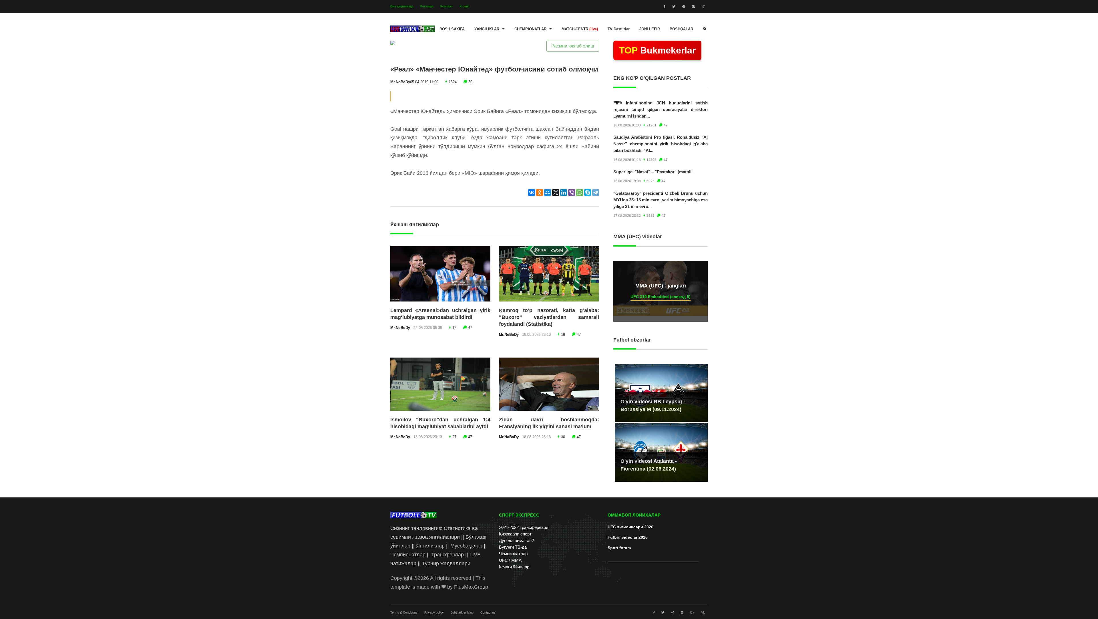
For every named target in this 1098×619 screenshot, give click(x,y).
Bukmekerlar (657, 50)
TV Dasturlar (619, 29)
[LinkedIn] (563, 192)
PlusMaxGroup (471, 587)
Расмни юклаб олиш (572, 45)
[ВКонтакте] (531, 192)
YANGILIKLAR (486, 29)
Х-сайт (465, 6)
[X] (555, 192)
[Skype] (587, 192)
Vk (703, 612)
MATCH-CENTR (580, 29)
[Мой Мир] (547, 192)
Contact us (488, 612)
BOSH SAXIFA (452, 29)
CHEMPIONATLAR (530, 29)
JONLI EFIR (649, 29)
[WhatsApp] (579, 192)
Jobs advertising (462, 612)
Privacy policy (434, 612)
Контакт (446, 6)
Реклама (426, 6)
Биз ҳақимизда (401, 6)
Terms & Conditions (403, 612)
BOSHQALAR (681, 29)
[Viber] (571, 192)
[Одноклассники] (539, 192)
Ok (692, 612)
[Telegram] (595, 192)
